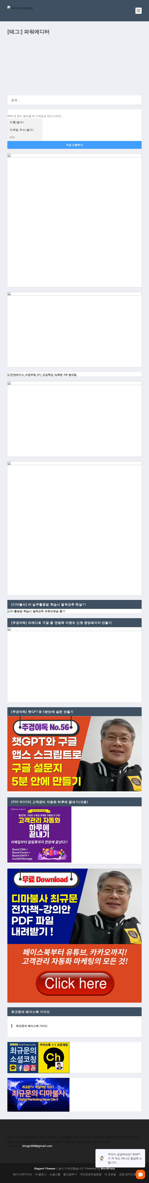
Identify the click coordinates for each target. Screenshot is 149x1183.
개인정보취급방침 (90, 1174)
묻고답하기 (70, 1174)
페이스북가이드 (22, 1174)
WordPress (108, 1168)
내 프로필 (110, 1174)
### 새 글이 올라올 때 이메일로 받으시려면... (34, 116)
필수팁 (51, 58)
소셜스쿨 (54, 1174)
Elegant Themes (44, 1168)
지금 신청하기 (74, 145)
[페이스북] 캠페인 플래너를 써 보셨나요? (40, 52)
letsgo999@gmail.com (37, 1146)
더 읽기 (18, 78)
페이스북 (42, 58)
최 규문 (15, 58)
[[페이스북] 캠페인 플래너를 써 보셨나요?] (74, 44)
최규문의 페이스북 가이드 (32, 1026)
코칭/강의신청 (127, 1174)
